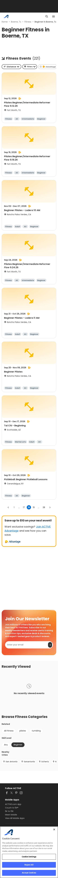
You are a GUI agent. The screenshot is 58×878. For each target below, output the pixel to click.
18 (29, 507)
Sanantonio (29, 761)
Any (6, 744)
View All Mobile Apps (14, 818)
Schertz (45, 761)
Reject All (28, 864)
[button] (29, 66)
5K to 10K (9, 811)
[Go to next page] (50, 507)
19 (34, 507)
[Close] (54, 829)
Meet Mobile (11, 814)
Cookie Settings (29, 856)
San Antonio (11, 761)
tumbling (36, 730)
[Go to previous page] (8, 507)
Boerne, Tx (16, 21)
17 (24, 507)
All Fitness (9, 730)
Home (5, 21)
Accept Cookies (29, 872)
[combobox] (11, 66)
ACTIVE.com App (13, 804)
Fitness (27, 21)
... (19, 507)
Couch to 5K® (11, 807)
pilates (22, 730)
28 (44, 507)
